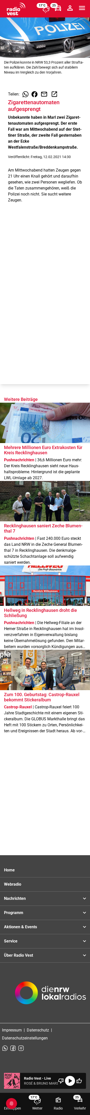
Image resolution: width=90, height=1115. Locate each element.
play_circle (70, 1081)
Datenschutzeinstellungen (25, 1038)
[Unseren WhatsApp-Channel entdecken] (5, 1048)
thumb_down (61, 1081)
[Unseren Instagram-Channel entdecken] (21, 1048)
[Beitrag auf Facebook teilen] (35, 94)
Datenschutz (38, 1030)
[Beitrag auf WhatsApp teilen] (25, 94)
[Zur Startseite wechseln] (16, 9)
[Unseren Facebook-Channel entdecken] (13, 1048)
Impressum (12, 1030)
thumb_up (79, 1081)
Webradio (12, 884)
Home (9, 870)
